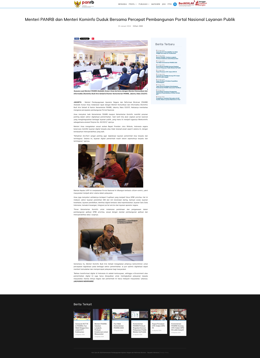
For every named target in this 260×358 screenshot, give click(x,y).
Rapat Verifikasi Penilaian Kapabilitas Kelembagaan (167, 81)
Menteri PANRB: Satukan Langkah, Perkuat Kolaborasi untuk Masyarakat (167, 58)
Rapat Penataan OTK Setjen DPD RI (166, 72)
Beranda (122, 4)
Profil (132, 4)
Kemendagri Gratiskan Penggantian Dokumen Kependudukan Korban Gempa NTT (168, 93)
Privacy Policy (164, 352)
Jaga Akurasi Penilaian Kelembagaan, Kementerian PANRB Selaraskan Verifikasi (168, 87)
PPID (170, 4)
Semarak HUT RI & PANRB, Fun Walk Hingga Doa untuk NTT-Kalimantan (167, 52)
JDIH (164, 4)
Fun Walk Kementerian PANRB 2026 (166, 62)
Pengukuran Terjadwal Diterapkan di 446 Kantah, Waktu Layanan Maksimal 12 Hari (168, 99)
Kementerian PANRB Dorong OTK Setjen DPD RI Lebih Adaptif (168, 76)
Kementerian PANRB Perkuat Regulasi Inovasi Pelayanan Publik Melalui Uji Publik (168, 67)
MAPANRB (155, 4)
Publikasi (143, 4)
